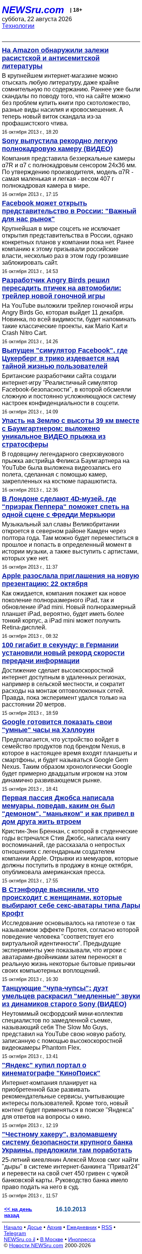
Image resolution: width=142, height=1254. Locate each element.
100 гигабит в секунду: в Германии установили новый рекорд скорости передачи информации (63, 653)
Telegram (15, 1233)
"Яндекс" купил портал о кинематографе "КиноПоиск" (51, 1069)
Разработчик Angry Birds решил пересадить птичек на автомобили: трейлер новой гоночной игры (61, 288)
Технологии (18, 26)
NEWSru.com (33, 9)
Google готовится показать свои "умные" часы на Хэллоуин (57, 726)
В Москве (51, 1239)
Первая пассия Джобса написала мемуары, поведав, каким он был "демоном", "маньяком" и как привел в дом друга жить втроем (68, 809)
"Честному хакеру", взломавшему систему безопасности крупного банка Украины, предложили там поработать (67, 1142)
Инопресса (81, 1239)
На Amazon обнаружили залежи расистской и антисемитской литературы (55, 58)
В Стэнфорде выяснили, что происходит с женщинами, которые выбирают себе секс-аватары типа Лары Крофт (71, 901)
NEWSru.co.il (19, 1239)
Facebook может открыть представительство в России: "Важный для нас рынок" (69, 211)
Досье (34, 1227)
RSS (106, 1227)
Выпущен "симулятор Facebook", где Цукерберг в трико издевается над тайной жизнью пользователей (65, 358)
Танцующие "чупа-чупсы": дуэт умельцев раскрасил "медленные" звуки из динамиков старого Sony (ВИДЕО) (71, 996)
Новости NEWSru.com (36, 1245)
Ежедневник (82, 1227)
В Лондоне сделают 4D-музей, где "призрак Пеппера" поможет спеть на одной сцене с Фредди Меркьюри (65, 506)
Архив (54, 1227)
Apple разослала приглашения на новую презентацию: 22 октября (70, 580)
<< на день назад (18, 1212)
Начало (13, 1227)
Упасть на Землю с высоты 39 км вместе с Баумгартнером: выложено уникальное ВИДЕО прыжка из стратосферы (70, 432)
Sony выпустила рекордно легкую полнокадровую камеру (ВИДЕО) (59, 145)
